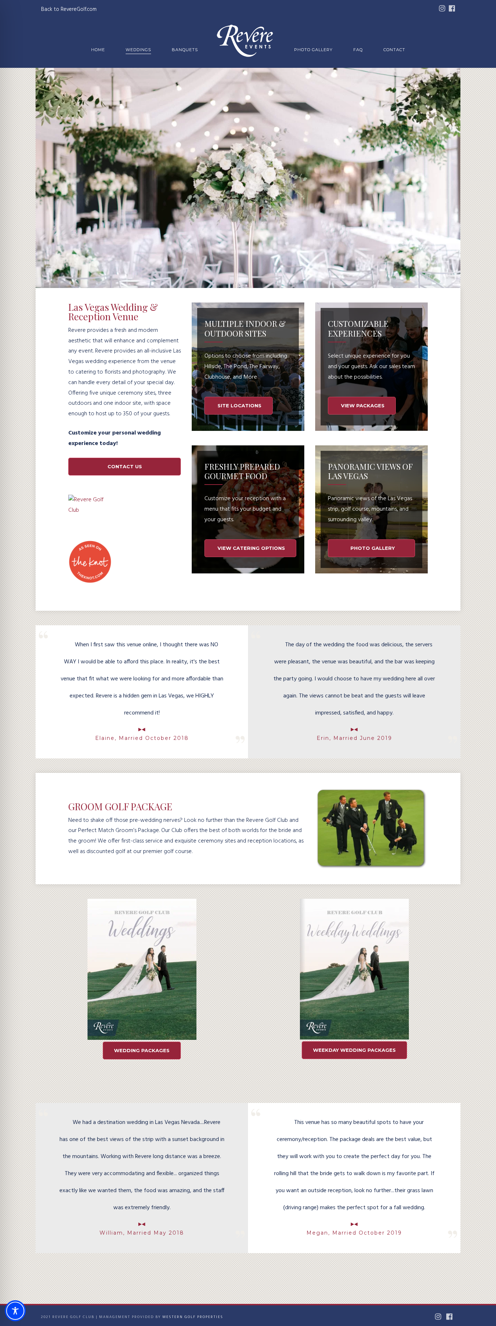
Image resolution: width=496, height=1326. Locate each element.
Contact (394, 49)
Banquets (185, 49)
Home (98, 49)
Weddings (138, 49)
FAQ (358, 49)
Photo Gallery (313, 49)
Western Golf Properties (192, 1317)
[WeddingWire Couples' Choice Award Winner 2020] (91, 510)
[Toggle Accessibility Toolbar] (15, 1311)
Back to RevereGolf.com (69, 9)
